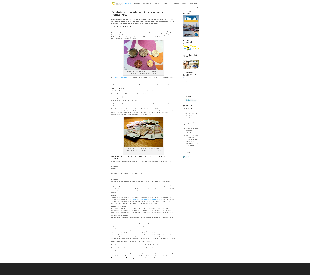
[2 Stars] (160, 257)
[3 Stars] (161, 257)
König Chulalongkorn (121, 77)
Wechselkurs (153, 236)
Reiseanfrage (193, 3)
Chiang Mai (164, 3)
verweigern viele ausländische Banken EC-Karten (147, 199)
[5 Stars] (163, 257)
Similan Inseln (175, 3)
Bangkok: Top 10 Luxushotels (142, 3)
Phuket (157, 3)
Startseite (128, 3)
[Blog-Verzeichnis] (186, 157)
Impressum (114, 269)
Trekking (183, 3)
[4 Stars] (162, 257)
